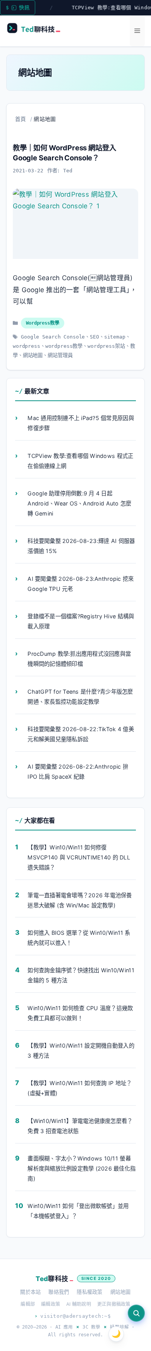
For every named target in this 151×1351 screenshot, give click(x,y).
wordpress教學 (64, 346)
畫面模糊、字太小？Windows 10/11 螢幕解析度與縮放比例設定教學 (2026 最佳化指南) (81, 1168)
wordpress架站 (106, 346)
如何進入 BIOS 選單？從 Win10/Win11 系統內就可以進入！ (78, 937)
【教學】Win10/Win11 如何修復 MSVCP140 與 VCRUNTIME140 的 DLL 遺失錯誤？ (78, 857)
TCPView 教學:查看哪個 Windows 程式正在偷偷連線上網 (80, 461)
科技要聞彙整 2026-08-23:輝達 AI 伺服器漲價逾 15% (81, 546)
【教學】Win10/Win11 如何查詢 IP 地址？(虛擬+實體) (79, 1088)
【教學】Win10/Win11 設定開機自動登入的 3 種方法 (80, 1050)
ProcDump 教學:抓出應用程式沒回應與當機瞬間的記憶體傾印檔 (79, 658)
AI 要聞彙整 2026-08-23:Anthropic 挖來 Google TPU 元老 (80, 583)
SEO (94, 337)
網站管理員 (60, 355)
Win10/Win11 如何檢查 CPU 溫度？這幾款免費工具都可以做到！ (80, 1012)
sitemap (114, 337)
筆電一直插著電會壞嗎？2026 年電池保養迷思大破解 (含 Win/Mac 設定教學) (79, 900)
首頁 (20, 119)
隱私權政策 (89, 1292)
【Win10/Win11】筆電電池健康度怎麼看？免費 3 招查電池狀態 (79, 1125)
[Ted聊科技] (37, 29)
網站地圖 (33, 355)
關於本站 (30, 1292)
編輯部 (28, 1304)
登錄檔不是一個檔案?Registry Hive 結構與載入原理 (80, 621)
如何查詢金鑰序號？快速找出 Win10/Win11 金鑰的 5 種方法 (80, 975)
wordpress (26, 346)
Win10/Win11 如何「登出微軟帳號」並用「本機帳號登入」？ (78, 1211)
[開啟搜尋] (136, 1313)
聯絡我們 (58, 1292)
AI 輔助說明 (78, 1304)
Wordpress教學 (42, 323)
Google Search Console (53, 337)
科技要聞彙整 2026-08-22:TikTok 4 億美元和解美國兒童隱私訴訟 (80, 734)
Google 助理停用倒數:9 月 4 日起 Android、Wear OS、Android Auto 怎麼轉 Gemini (79, 503)
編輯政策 (50, 1304)
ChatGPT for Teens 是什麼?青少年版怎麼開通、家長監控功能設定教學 (80, 696)
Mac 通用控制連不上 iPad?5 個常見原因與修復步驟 (80, 423)
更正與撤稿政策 (113, 1304)
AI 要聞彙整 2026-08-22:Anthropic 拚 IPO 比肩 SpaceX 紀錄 (77, 771)
